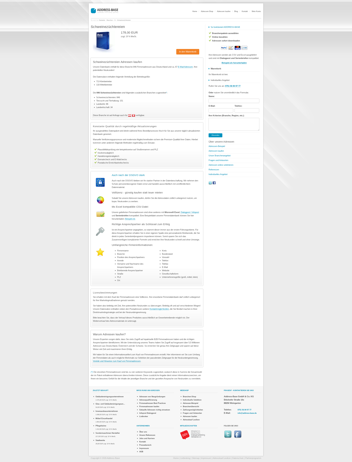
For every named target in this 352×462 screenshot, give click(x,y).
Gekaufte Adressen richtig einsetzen (154, 410)
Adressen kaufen (223, 11)
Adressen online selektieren (221, 165)
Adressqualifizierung (148, 400)
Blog (236, 11)
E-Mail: (212, 106)
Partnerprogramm (253, 458)
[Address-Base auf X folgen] (210, 182)
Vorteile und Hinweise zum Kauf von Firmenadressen (117, 361)
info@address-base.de (247, 413)
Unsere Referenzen (147, 435)
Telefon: (238, 106)
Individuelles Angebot (218, 174)
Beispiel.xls (130, 219)
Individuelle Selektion (192, 400)
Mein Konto (256, 11)
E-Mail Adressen (185, 67)
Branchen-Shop (189, 397)
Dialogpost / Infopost (190, 212)
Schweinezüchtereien (124, 20)
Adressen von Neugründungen (152, 397)
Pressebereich (145, 445)
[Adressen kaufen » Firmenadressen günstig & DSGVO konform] (104, 10)
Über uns (143, 432)
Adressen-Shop (207, 11)
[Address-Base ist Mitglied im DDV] (192, 435)
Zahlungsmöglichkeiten (193, 410)
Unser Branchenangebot (219, 155)
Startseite (102, 20)
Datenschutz (238, 458)
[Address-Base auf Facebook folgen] (214, 182)
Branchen (110, 20)
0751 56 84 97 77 (244, 410)
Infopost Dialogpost (147, 413)
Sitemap (195, 458)
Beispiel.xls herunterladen (234, 63)
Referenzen (214, 169)
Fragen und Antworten (218, 160)
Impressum (144, 448)
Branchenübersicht (191, 406)
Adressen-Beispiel (217, 146)
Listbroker (143, 416)
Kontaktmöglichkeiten (159, 309)
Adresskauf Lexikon (191, 420)
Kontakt (245, 11)
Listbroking (185, 458)
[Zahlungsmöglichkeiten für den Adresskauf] (234, 47)
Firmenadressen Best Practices (152, 403)
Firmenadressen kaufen (149, 406)
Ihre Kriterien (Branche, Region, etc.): (226, 115)
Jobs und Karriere (147, 438)
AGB (141, 452)
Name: (212, 96)
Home (194, 11)
